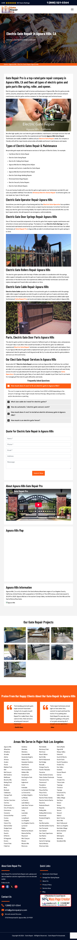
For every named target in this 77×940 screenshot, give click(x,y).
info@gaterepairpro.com (16, 910)
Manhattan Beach (27, 831)
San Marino (42, 836)
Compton (7, 813)
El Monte (6, 836)
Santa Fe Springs (44, 841)
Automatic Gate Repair (50, 874)
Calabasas (7, 793)
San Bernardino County (46, 826)
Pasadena (42, 785)
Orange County (44, 767)
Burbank (6, 790)
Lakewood (25, 808)
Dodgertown (8, 828)
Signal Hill (60, 749)
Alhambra (7, 749)
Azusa (6, 765)
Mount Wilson (43, 754)
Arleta (6, 757)
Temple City (61, 780)
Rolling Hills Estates (45, 813)
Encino (6, 841)
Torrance (60, 787)
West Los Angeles (62, 826)
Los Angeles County (28, 823)
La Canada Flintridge (28, 790)
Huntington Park (27, 777)
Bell (5, 770)
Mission (24, 841)
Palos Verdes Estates (46, 775)
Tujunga (59, 790)
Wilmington (60, 836)
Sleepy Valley (61, 752)
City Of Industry (9, 808)
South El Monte (62, 757)
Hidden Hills (25, 772)
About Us (45, 881)
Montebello (42, 747)
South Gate (60, 759)
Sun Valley (60, 767)
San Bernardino (44, 823)
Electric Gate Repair (46, 139)
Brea (5, 787)
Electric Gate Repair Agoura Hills (28, 64)
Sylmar (59, 775)
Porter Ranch (43, 795)
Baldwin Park (8, 767)
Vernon (59, 810)
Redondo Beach (44, 805)
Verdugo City (61, 808)
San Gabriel (43, 831)
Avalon (6, 762)
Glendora (24, 752)
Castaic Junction (9, 800)
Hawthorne (25, 765)
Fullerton (7, 846)
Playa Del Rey (43, 790)
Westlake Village (62, 828)
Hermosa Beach (27, 770)
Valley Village (61, 798)
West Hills (60, 821)
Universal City (61, 793)
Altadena (7, 752)
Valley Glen (60, 795)
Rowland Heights (44, 818)
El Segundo (7, 838)
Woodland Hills (61, 841)
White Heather (61, 831)
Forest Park (7, 843)
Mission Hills (25, 843)
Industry (24, 780)
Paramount (43, 782)
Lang (23, 810)
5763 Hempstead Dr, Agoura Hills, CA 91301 (19, 918)
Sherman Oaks (44, 846)
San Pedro (42, 838)
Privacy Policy (47, 885)
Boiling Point (8, 782)
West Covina (61, 818)
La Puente (25, 800)
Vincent (59, 813)
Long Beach (25, 818)
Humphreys (25, 775)
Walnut (59, 815)
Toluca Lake (60, 782)
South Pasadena (62, 762)
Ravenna (42, 803)
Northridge (42, 762)
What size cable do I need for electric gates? (29, 402)
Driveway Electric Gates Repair (44, 193)
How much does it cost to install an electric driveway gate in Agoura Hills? (38, 413)
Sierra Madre (61, 747)
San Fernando (43, 828)
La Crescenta (26, 793)
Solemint (60, 754)
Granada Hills (26, 754)
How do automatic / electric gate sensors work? (30, 407)
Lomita (24, 815)
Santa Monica (43, 843)
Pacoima (42, 772)
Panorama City (44, 780)
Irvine (23, 785)
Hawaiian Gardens (27, 762)
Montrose (42, 752)
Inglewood (25, 782)
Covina (6, 818)
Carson (6, 798)
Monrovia (24, 846)
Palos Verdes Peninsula (46, 777)
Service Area (47, 888)
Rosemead (42, 815)
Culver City (7, 823)
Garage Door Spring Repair (51, 877)
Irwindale (24, 787)
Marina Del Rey (26, 833)
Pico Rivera (42, 787)
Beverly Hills (8, 780)
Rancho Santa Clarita (46, 800)
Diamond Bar (8, 826)
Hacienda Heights (27, 757)
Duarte (6, 833)
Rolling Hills (42, 810)
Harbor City (25, 759)
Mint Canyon (26, 838)
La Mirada (25, 798)
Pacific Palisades (44, 770)
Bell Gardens (8, 775)
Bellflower (7, 777)
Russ (40, 821)
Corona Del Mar (8, 815)
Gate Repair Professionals (56, 936)
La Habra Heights (27, 795)
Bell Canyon (7, 772)
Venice (59, 803)
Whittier (59, 833)
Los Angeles (25, 821)
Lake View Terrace (27, 805)
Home (6, 64)
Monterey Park (44, 749)
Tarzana (59, 777)
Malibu (24, 828)
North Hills (42, 757)
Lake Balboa (25, 803)
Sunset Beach (61, 772)
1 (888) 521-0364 (13, 905)
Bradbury (7, 785)
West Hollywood (62, 823)
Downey (6, 831)
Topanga (59, 785)
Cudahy (6, 821)
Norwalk (41, 765)
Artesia (6, 759)
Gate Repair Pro (21, 229)
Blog (44, 892)
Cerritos (6, 803)
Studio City (60, 765)
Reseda (41, 808)
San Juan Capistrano (46, 833)
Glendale (24, 749)
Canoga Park (8, 795)
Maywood (25, 836)
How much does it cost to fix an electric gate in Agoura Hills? (35, 386)
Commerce (7, 810)
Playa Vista (43, 793)
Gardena (24, 747)
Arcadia (6, 754)
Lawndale (25, 813)
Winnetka (60, 838)
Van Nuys (60, 800)
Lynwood (24, 826)
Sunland (59, 770)
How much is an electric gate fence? (25, 420)
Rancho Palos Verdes (46, 798)
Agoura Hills (12, 64)
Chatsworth (8, 805)
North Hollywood (44, 759)
